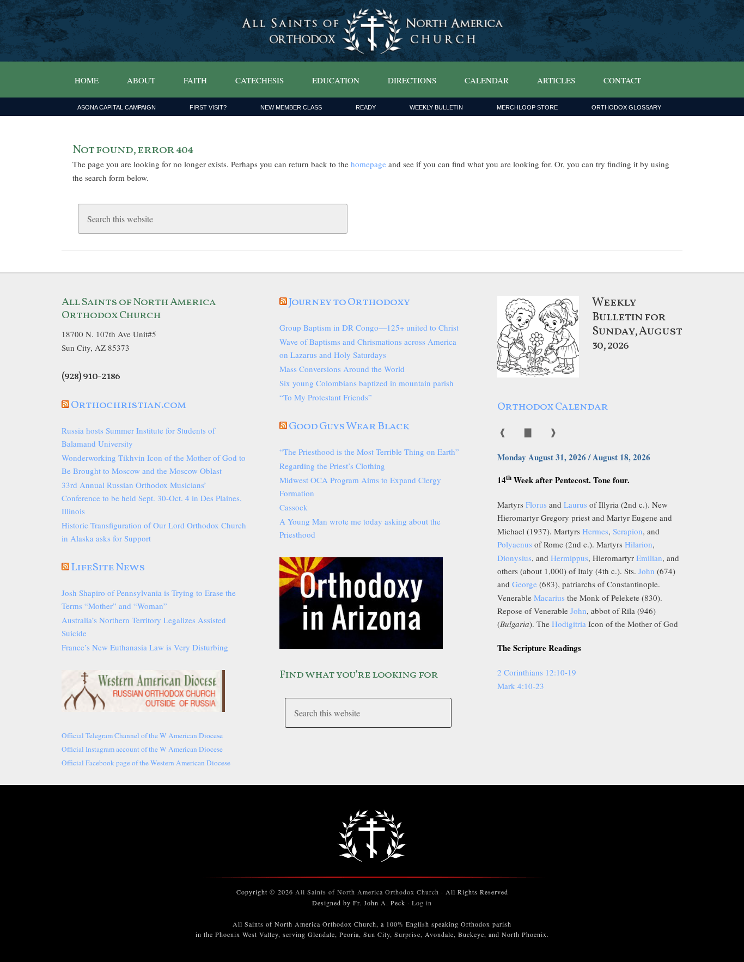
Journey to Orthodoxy (349, 302)
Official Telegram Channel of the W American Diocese (142, 735)
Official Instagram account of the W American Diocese (142, 749)
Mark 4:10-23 (520, 685)
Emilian (649, 557)
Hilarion (638, 544)
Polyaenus (514, 544)
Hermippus (569, 557)
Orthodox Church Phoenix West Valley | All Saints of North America (372, 31)
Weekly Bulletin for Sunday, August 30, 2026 (637, 324)
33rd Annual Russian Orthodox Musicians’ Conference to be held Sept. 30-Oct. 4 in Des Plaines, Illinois (152, 497)
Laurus (575, 504)
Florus (536, 504)
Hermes (595, 531)
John (646, 570)
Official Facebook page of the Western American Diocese (146, 763)
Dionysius (514, 557)
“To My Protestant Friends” (325, 397)
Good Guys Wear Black (349, 426)
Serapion (628, 531)
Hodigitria (569, 623)
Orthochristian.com (128, 405)
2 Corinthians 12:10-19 (536, 672)
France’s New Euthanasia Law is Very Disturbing (145, 647)
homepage (368, 164)
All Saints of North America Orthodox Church (367, 891)
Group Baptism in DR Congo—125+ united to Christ (369, 327)
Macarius (549, 597)
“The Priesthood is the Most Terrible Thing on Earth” (369, 451)
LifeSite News (108, 567)
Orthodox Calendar (552, 407)
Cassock (293, 507)
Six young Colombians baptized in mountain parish (366, 383)
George (524, 584)
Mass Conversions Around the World (342, 368)
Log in (422, 902)
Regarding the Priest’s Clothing (332, 465)
